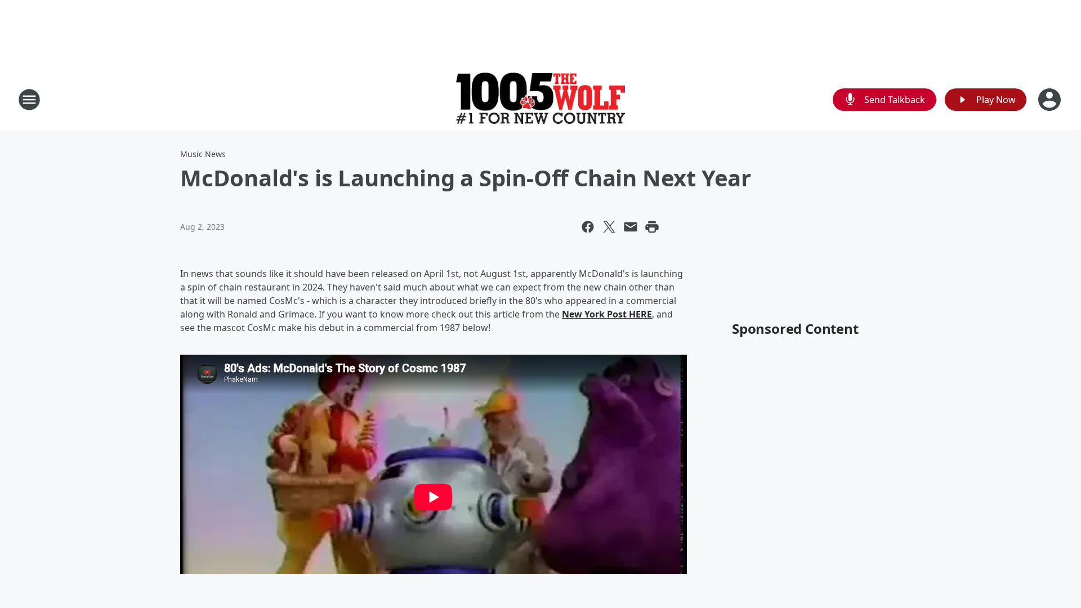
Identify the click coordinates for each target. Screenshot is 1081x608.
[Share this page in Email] (630, 227)
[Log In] (1050, 99)
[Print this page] (652, 227)
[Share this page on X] (609, 227)
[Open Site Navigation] (29, 99)
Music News (203, 154)
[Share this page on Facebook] (588, 227)
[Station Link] (540, 99)
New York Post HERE (607, 314)
